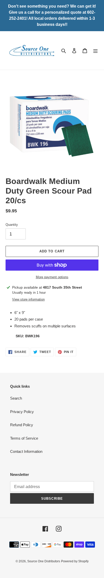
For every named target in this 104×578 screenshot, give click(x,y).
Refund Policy (21, 425)
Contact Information (26, 451)
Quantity (12, 225)
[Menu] (95, 50)
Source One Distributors (43, 561)
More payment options (52, 277)
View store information (28, 299)
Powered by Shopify (75, 561)
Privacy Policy (22, 411)
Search (16, 398)
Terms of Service (24, 438)
